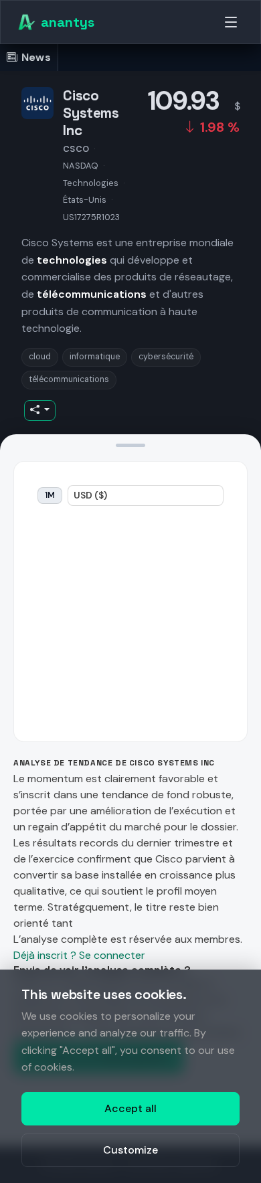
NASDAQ (80, 165)
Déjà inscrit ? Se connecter (79, 955)
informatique (95, 356)
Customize (130, 1150)
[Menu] (230, 22)
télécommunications (69, 379)
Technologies (90, 183)
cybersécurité (166, 356)
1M (50, 495)
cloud (40, 356)
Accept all (130, 1108)
